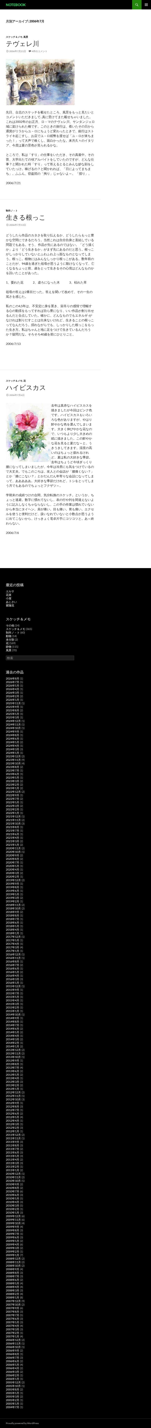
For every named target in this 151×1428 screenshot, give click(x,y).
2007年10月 (13, 1304)
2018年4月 (12, 929)
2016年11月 (13, 958)
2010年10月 (13, 1180)
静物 (8, 646)
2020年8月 (12, 858)
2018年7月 (12, 919)
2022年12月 (13, 791)
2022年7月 (12, 798)
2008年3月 (12, 1290)
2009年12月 (13, 1216)
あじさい (11, 601)
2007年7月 (12, 1315)
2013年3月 (12, 1081)
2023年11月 (13, 759)
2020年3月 (12, 873)
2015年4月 (12, 1000)
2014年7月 (12, 1025)
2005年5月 (12, 1393)
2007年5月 (12, 1322)
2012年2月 (12, 1127)
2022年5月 (12, 802)
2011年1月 (12, 1170)
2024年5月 (12, 742)
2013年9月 (12, 1060)
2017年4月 (12, 943)
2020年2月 (12, 876)
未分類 (10, 639)
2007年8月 (12, 1311)
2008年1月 (12, 1297)
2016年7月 (12, 965)
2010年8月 (12, 1187)
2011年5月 (12, 1156)
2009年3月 (12, 1248)
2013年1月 (12, 1088)
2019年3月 (12, 897)
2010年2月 (12, 1209)
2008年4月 (12, 1286)
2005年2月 (12, 1400)
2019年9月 (12, 883)
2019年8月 (12, 887)
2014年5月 (12, 1032)
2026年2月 (12, 696)
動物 (8, 636)
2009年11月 (13, 1219)
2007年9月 (12, 1308)
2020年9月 (12, 855)
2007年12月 (13, 1301)
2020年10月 (13, 851)
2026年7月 (12, 682)
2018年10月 (13, 908)
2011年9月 (12, 1141)
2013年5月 (12, 1074)
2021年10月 (13, 823)
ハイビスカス (26, 387)
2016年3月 (12, 979)
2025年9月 (12, 706)
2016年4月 (12, 975)
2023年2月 (12, 784)
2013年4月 (12, 1078)
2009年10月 (13, 1223)
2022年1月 (12, 813)
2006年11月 (13, 1343)
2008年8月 (12, 1272)
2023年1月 (12, 788)
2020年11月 (13, 848)
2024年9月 (12, 731)
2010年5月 (12, 1198)
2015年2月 (12, 1007)
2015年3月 (12, 1004)
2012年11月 (13, 1095)
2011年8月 (12, 1145)
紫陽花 (10, 605)
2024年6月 (12, 738)
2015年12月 (13, 986)
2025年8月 (12, 710)
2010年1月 (12, 1212)
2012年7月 (12, 1110)
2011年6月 (12, 1152)
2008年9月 (12, 1269)
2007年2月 (12, 1332)
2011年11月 (13, 1138)
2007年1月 (12, 1336)
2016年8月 (12, 961)
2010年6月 (12, 1195)
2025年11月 (13, 703)
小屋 (8, 598)
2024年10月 (13, 728)
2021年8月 (12, 827)
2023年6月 (12, 774)
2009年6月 (12, 1237)
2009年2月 (12, 1251)
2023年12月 (13, 756)
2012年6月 (12, 1113)
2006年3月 (12, 1371)
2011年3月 (12, 1163)
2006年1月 (12, 1378)
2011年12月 (13, 1134)
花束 (8, 594)
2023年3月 (12, 781)
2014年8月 (12, 1021)
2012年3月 (12, 1124)
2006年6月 (12, 1361)
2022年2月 (12, 809)
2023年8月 (12, 767)
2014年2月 (12, 1042)
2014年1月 (12, 1046)
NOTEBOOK (16, 5)
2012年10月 (13, 1099)
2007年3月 (12, 1329)
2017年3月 (12, 947)
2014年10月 (13, 1014)
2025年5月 (12, 713)
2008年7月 (12, 1276)
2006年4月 (12, 1368)
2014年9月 (12, 1018)
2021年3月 (12, 841)
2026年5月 (12, 685)
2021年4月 (12, 837)
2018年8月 (12, 915)
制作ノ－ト (12, 210)
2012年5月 (12, 1117)
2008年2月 (12, 1294)
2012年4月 (12, 1120)
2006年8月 (12, 1354)
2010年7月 (12, 1191)
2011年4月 (12, 1159)
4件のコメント (39, 51)
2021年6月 (12, 834)
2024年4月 (12, 745)
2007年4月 (12, 1325)
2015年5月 (12, 996)
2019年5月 (12, 894)
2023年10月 (13, 763)
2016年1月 (12, 982)
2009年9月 (12, 1226)
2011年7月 (12, 1149)
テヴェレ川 (22, 43)
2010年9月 (12, 1184)
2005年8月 (12, 1389)
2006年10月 (13, 1347)
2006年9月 (12, 1350)
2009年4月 (12, 1244)
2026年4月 (12, 689)
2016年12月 (13, 954)
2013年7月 (12, 1067)
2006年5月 (12, 1364)
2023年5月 (12, 777)
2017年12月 (13, 936)
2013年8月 (12, 1064)
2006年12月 (13, 1340)
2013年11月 (13, 1053)
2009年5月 (12, 1240)
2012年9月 (12, 1103)
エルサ (10, 591)
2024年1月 (12, 752)
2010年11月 (13, 1177)
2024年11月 (13, 724)
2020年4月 (12, 869)
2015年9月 (12, 989)
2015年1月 (12, 1011)
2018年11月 (13, 904)
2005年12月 (13, 1382)
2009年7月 (12, 1233)
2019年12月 (13, 880)
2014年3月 (12, 1039)
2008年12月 (13, 1258)
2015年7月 (12, 993)
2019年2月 (12, 901)
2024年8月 (12, 735)
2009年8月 (12, 1230)
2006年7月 (12, 1357)
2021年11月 (13, 820)
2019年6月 (12, 890)
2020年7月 (12, 862)
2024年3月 (12, 749)
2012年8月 (12, 1106)
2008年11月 (13, 1262)
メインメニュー (146, 4)
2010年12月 (13, 1173)
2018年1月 (12, 933)
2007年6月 (12, 1318)
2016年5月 (12, 972)
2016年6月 (12, 968)
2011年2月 (12, 1166)
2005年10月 (13, 1386)
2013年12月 (13, 1049)
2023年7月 (12, 770)
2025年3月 (12, 717)
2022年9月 (12, 795)
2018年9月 (12, 912)
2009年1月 (12, 1255)
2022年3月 (12, 805)
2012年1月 (12, 1131)
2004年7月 (12, 1407)
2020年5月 (12, 866)
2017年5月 (12, 940)
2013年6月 (12, 1071)
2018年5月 (12, 926)
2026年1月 (12, 699)
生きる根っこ (26, 217)
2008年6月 (12, 1279)
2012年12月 (13, 1092)
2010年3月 (12, 1205)
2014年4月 (12, 1035)
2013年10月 (13, 1057)
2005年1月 (12, 1403)
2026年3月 (12, 692)
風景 (25, 36)
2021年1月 (12, 844)
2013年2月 (12, 1085)
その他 (10, 625)
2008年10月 (13, 1265)
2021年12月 (13, 816)
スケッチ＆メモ (14, 36)
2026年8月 (12, 678)
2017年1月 (12, 950)
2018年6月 (12, 922)
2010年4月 (12, 1202)
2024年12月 (13, 721)
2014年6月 (12, 1028)
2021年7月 (12, 830)
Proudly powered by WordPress (22, 1423)
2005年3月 (12, 1396)
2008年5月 (12, 1283)
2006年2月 (12, 1375)
